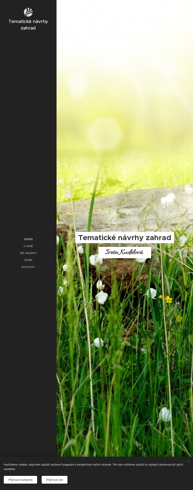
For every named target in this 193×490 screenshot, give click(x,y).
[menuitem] (28, 239)
